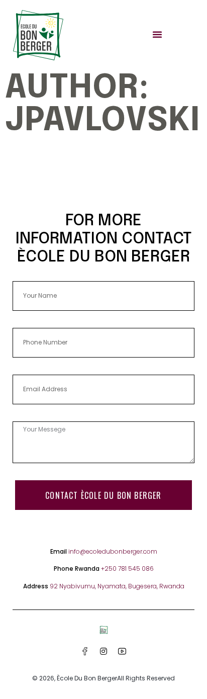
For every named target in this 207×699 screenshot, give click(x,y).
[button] (157, 34)
